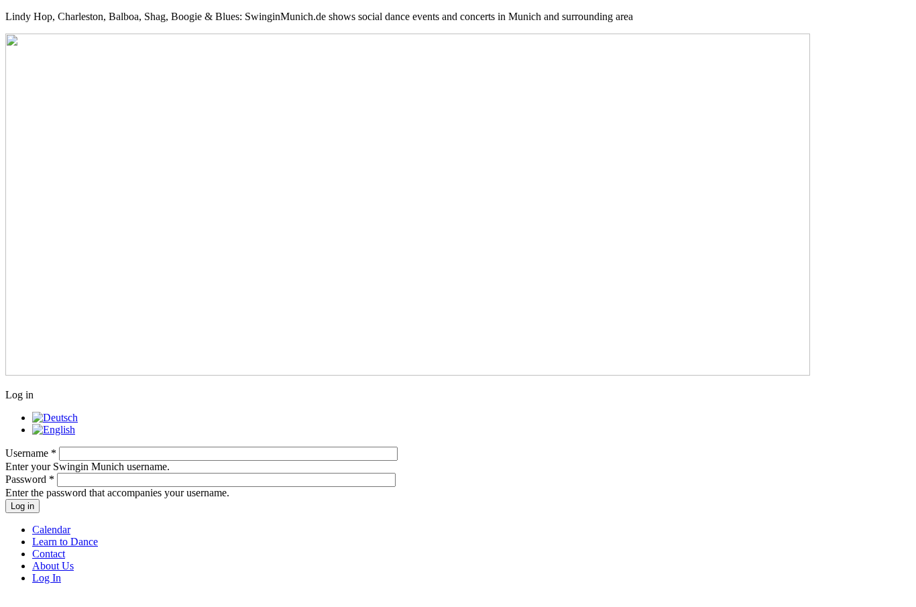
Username (30, 453)
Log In (46, 578)
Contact (48, 553)
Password (29, 479)
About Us (53, 565)
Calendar (51, 529)
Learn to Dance (65, 541)
